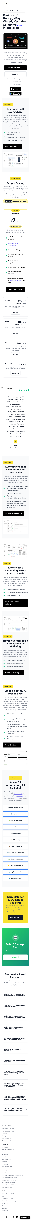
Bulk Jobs (10, 494)
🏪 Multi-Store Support (15, 878)
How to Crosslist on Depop (9, 1177)
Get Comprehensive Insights (12, 603)
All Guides (4, 1173)
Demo (14, 74)
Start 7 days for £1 (15, 289)
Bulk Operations (6, 1159)
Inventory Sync (6, 1157)
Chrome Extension (7, 1141)
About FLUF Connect (8, 1193)
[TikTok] (9, 1217)
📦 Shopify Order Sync (15, 846)
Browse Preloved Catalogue (9, 1201)
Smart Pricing (5, 1152)
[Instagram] (6, 1217)
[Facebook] (13, 1217)
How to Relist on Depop (8, 1182)
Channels (4, 1133)
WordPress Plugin (7, 1166)
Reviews (4, 1206)
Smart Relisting (11, 486)
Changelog (5, 1210)
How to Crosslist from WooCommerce (12, 1175)
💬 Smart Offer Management (15, 807)
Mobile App (5, 1164)
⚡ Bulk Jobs (15, 827)
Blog (3, 1196)
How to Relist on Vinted (8, 1185)
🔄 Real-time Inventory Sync (15, 852)
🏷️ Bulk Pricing (15, 839)
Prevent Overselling (12, 673)
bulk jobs (19, 796)
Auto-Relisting (6, 1154)
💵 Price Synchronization (15, 859)
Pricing (4, 1136)
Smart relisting (18, 794)
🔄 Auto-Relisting (15, 814)
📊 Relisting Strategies (15, 820)
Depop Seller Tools (7, 1187)
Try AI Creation (10, 745)
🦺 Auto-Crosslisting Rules (15, 865)
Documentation (6, 1138)
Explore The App (14, 68)
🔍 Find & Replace (15, 833)
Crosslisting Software (8, 1128)
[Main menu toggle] (27, 3)
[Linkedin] (17, 1217)
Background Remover (8, 1149)
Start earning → (15, 917)
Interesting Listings (7, 1198)
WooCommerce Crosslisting (9, 1131)
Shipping (4, 1161)
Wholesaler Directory (16, 280)
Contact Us (15, 373)
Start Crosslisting (11, 146)
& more (19, 25)
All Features (5, 1147)
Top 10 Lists (5, 1203)
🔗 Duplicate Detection (15, 872)
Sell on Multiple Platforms (9, 1180)
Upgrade (15, 312)
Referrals (4, 1208)
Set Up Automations (12, 514)
